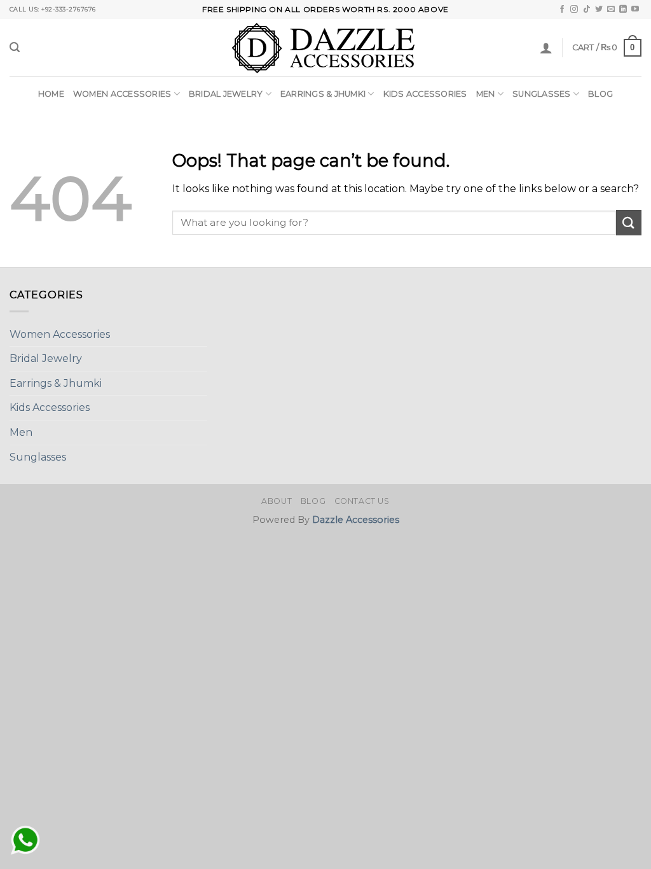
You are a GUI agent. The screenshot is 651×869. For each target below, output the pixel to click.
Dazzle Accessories (355, 519)
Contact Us (362, 501)
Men (485, 94)
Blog (600, 94)
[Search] (15, 47)
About (276, 501)
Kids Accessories (425, 94)
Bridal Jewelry (226, 94)
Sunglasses (541, 94)
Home (51, 94)
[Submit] (628, 222)
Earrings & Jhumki (323, 94)
